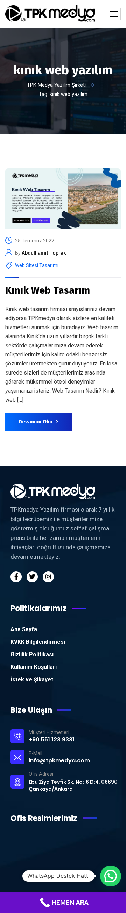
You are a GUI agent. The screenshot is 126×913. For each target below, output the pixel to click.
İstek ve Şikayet (31, 679)
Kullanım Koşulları (33, 667)
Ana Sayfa (23, 629)
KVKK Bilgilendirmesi (37, 642)
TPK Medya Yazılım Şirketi (56, 85)
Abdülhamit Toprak (44, 253)
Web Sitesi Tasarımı (36, 265)
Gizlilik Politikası (32, 654)
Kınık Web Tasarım (47, 290)
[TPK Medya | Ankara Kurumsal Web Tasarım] (50, 14)
